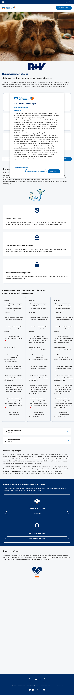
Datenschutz (21, 685)
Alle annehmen (54, 171)
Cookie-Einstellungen (21, 167)
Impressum (14, 685)
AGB (52, 685)
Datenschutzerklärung (21, 108)
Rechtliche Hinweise (44, 685)
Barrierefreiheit (59, 685)
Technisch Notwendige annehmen (35, 171)
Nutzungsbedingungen (32, 685)
